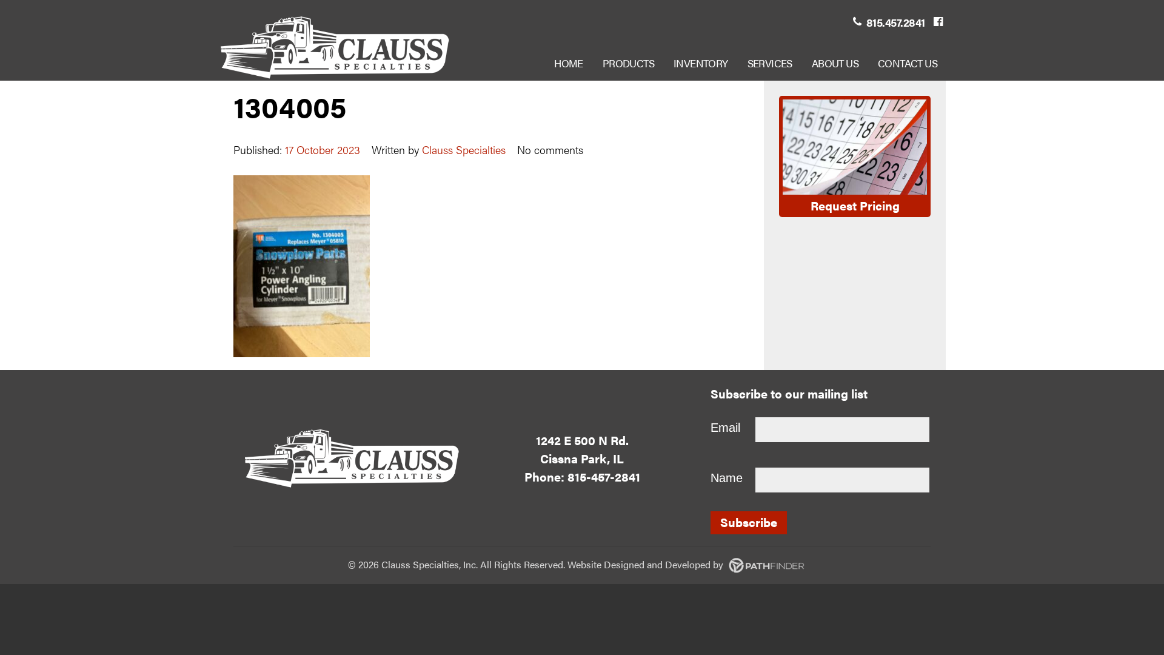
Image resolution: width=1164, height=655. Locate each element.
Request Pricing (855, 205)
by (665, 564)
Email (725, 427)
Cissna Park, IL (582, 458)
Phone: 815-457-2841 (582, 476)
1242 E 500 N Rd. (582, 440)
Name (727, 478)
